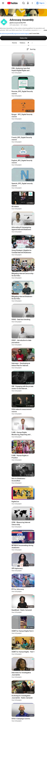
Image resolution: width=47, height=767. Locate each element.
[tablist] (23, 42)
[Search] (23, 3)
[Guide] (3, 3)
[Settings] (32, 3)
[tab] (14, 42)
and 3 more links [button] (34, 33)
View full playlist (17, 73)
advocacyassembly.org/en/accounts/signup (15, 33)
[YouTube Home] (12, 3)
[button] (32, 42)
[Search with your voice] (28, 3)
